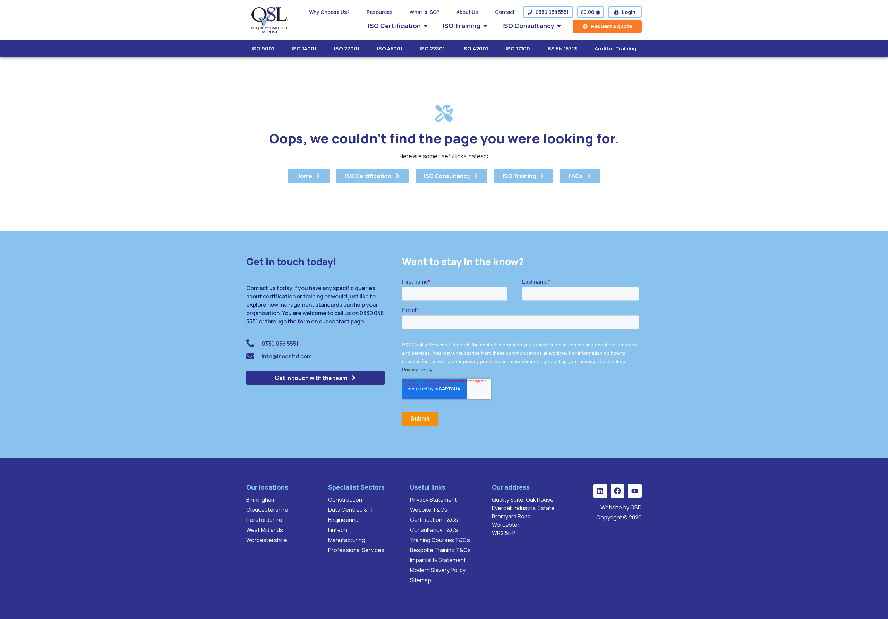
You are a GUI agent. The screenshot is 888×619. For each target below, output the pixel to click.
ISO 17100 (518, 48)
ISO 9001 (262, 48)
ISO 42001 (475, 48)
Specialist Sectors (356, 487)
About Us (467, 12)
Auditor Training (616, 48)
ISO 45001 (389, 48)
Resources (380, 12)
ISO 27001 (346, 48)
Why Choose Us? (329, 12)
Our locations (267, 487)
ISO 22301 (432, 48)
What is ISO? (424, 12)
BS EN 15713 (562, 48)
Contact (505, 12)
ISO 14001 (304, 48)
